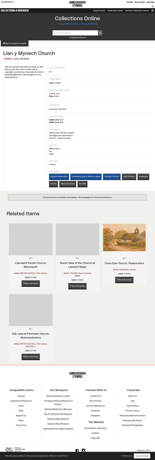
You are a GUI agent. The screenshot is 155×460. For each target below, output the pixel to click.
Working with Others (132, 420)
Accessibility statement (95, 428)
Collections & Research (15, 10)
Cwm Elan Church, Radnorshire (124, 263)
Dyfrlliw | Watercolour (59, 176)
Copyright (95, 438)
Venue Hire (21, 425)
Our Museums (7, 2)
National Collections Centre (137, 11)
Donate (130, 2)
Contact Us (95, 396)
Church (53, 184)
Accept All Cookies (142, 456)
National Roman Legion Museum (58, 428)
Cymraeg (150, 2)
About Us (132, 396)
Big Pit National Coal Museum (58, 414)
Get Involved (95, 401)
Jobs (132, 401)
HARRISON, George (127, 270)
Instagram (95, 415)
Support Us (21, 415)
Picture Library (132, 410)
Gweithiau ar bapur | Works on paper (86, 176)
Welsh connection (68, 184)
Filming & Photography (132, 425)
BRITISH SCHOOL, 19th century (33, 273)
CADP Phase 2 (129, 176)
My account (140, 2)
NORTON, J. (31, 346)
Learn (21, 406)
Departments (99, 11)
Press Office (132, 406)
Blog (21, 410)
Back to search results (15, 43)
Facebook (95, 410)
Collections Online (115, 11)
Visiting (21, 396)
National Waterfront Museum (58, 409)
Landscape (143, 176)
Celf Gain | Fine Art (112, 176)
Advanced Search (78, 37)
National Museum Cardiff (58, 396)
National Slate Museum (58, 419)
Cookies (95, 433)
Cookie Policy (62, 456)
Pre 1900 (82, 184)
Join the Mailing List (95, 406)
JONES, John (11, 58)
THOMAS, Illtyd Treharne (80, 273)
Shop (21, 420)
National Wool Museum (58, 424)
